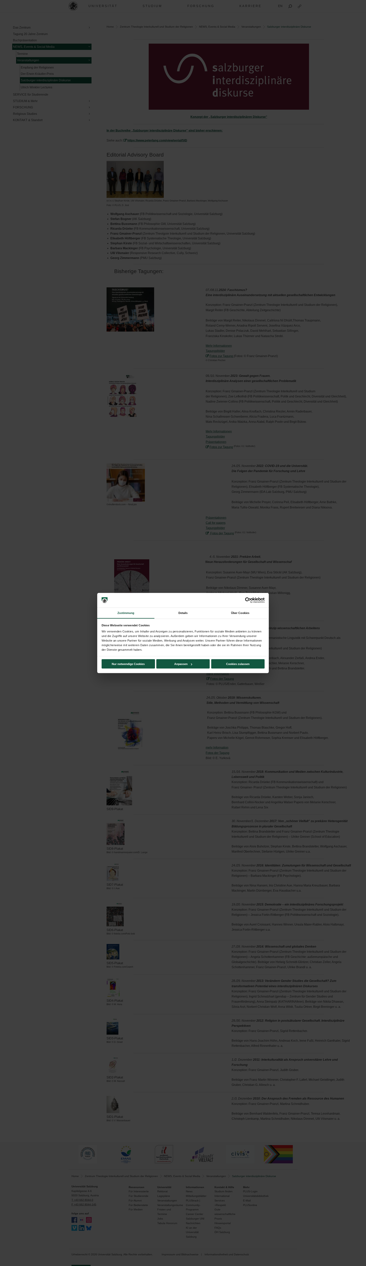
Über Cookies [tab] (240, 612)
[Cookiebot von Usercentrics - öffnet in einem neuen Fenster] (248, 600)
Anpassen (181, 664)
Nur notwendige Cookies (128, 664)
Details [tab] (183, 612)
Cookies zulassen (238, 664)
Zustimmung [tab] (125, 612)
